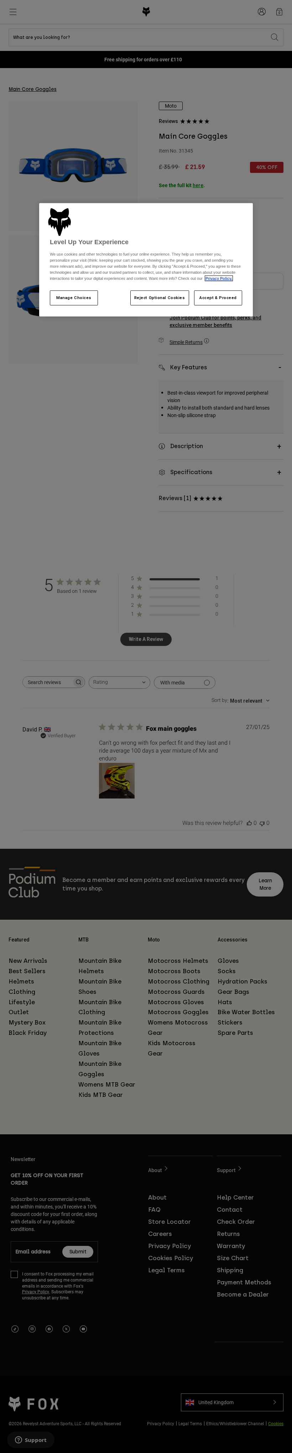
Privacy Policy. (218, 278)
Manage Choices (74, 297)
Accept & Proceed (218, 297)
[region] (146, 260)
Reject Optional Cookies (159, 297)
